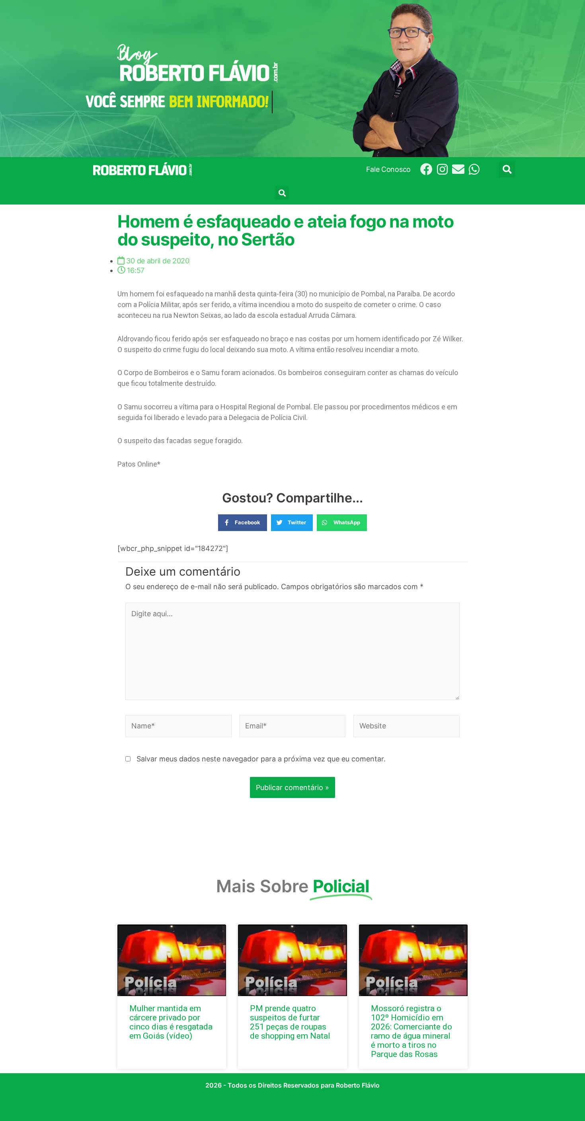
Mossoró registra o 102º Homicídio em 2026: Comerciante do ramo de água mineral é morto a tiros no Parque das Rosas (411, 1031)
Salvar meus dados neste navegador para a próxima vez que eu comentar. (261, 759)
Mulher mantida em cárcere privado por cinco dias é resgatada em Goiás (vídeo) (171, 1022)
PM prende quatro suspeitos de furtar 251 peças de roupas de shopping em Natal (290, 1022)
